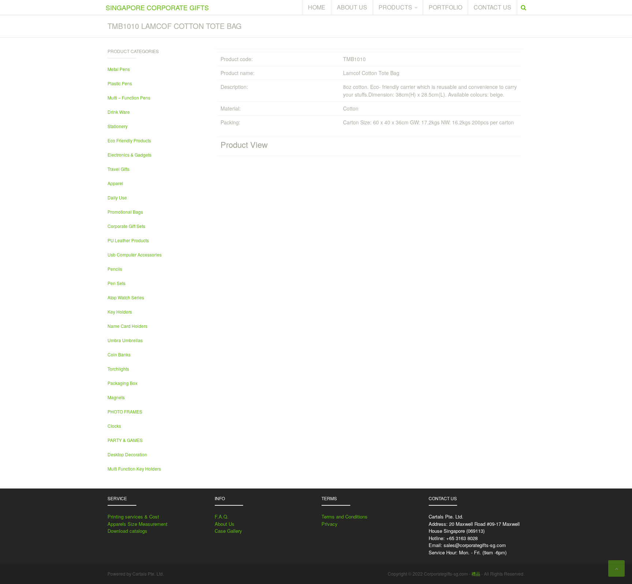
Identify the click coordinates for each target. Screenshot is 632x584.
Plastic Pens (120, 83)
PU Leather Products (128, 240)
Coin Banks (119, 354)
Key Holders (120, 311)
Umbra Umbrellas (125, 340)
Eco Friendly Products (129, 140)
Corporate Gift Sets (126, 226)
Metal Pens (119, 69)
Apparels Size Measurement (138, 523)
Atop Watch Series (126, 297)
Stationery (118, 126)
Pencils (115, 269)
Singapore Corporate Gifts (157, 7)
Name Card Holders (127, 326)
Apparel (115, 183)
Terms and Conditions (344, 516)
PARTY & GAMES (125, 440)
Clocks (114, 426)
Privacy (329, 523)
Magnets (116, 397)
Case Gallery (228, 530)
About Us (224, 523)
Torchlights (118, 369)
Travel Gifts (118, 169)
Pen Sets (116, 283)
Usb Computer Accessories (135, 254)
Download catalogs (127, 530)
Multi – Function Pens (129, 97)
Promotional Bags (125, 212)
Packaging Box (123, 383)
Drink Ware (119, 112)
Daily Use (117, 197)
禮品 (475, 573)
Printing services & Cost (133, 516)
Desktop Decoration (127, 454)
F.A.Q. (222, 516)
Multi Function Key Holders (134, 468)
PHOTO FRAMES (125, 411)
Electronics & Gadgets (129, 154)
